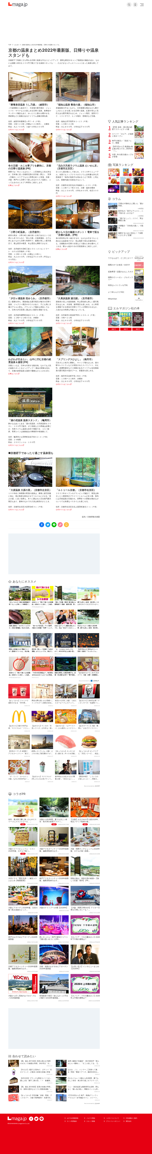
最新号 (114, 329)
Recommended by (84, 681)
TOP (9, 45)
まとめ (16, 45)
